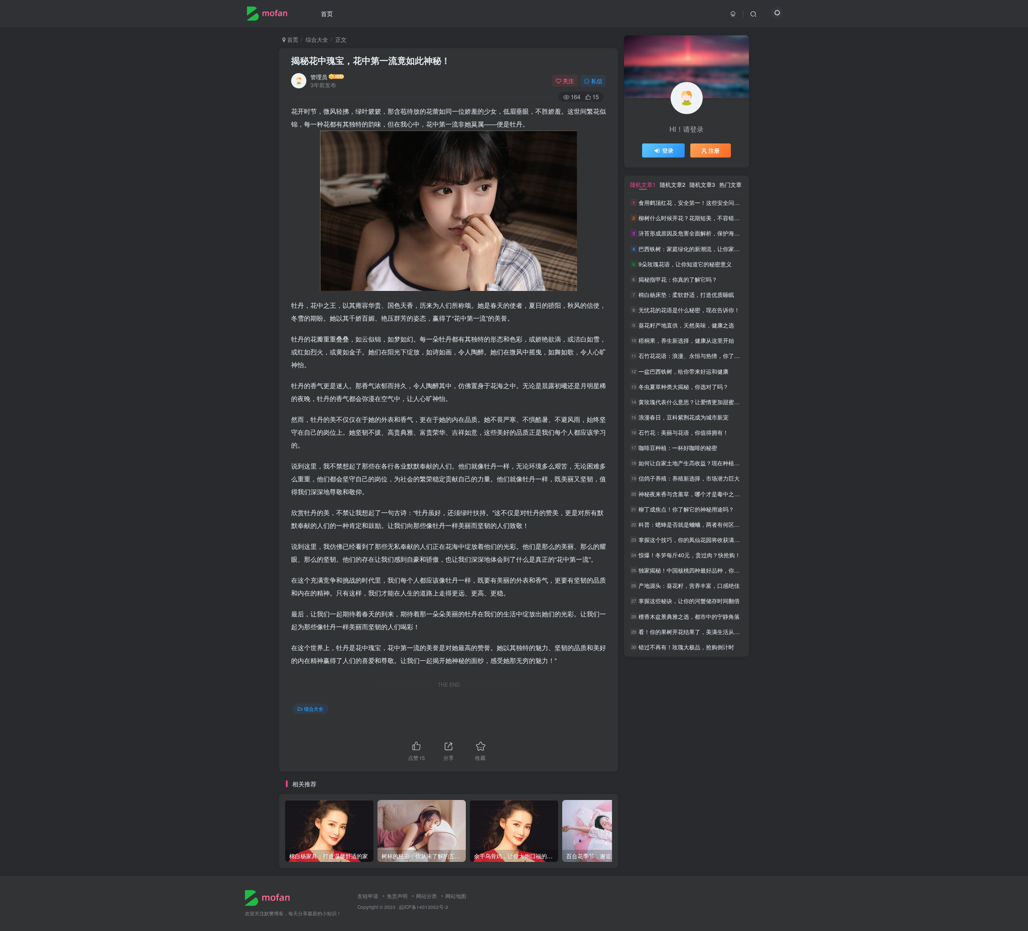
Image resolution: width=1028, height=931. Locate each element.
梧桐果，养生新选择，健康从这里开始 (686, 340)
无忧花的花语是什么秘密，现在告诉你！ (689, 310)
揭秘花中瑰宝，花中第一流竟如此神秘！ (370, 60)
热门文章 (730, 184)
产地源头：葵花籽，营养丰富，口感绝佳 (689, 585)
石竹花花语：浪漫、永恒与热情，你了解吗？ (694, 356)
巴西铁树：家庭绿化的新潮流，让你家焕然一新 (697, 249)
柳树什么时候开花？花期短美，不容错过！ (691, 218)
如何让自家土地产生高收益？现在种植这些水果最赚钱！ (708, 463)
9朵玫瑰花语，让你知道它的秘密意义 (685, 264)
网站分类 (426, 896)
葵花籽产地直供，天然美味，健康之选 (686, 325)
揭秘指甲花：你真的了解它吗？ (677, 279)
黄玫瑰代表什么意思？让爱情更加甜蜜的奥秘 (694, 402)
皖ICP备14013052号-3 (423, 907)
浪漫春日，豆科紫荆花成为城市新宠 (683, 417)
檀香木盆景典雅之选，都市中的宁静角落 (689, 616)
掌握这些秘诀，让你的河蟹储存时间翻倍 (689, 601)
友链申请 (367, 896)
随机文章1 (643, 184)
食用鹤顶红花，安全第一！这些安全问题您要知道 (700, 202)
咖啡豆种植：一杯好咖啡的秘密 (677, 448)
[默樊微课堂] (270, 897)
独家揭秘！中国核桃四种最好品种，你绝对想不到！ (703, 570)
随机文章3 (702, 184)
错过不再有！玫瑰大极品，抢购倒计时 (686, 647)
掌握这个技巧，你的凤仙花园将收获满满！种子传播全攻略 (711, 540)
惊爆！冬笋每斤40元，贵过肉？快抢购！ (689, 555)
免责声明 (397, 896)
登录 (667, 150)
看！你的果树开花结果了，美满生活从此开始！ (697, 632)
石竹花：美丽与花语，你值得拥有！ (683, 432)
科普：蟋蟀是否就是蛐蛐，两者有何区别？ (691, 524)
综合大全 (317, 39)
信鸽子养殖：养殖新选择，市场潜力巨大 (689, 479)
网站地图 (455, 896)
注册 (714, 150)
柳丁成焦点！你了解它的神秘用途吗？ (686, 509)
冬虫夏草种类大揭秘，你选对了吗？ (683, 387)
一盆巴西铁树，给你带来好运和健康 (683, 371)
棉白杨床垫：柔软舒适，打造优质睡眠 (686, 295)
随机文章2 (672, 184)
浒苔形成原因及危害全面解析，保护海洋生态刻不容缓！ (708, 233)
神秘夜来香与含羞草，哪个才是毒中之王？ (691, 494)
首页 (327, 13)
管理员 (318, 77)
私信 (596, 81)
